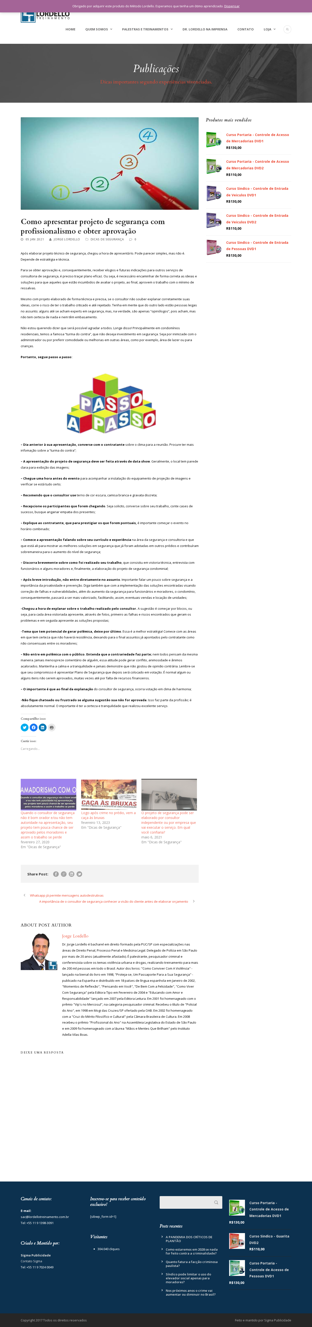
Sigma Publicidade (36, 1255)
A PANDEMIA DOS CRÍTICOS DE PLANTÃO (189, 1239)
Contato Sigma (31, 1261)
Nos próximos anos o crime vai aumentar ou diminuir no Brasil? (191, 1292)
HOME (70, 29)
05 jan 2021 (35, 239)
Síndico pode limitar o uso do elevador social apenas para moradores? (188, 1278)
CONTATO (245, 29)
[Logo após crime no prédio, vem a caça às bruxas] (109, 794)
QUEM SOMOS (96, 29)
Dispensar (232, 6)
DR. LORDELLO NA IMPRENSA (205, 29)
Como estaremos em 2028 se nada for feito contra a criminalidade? (192, 1251)
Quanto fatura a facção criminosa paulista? (192, 1264)
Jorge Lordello (67, 239)
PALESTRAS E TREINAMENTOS (145, 29)
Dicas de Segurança (107, 239)
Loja (267, 29)
